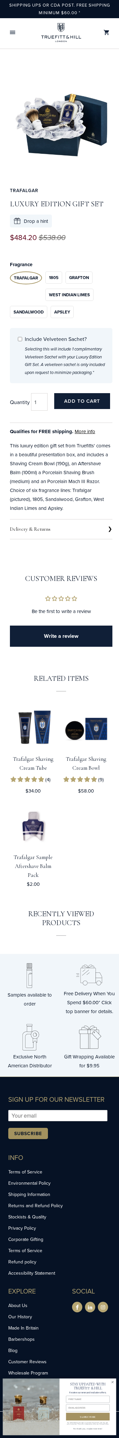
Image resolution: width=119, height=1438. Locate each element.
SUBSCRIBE (88, 1416)
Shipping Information (29, 1194)
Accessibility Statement (31, 1273)
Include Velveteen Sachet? (56, 339)
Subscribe (28, 1133)
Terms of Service (25, 1172)
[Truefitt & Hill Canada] (61, 32)
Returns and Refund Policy (35, 1205)
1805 (54, 277)
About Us (17, 1305)
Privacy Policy (22, 1228)
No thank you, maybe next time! (87, 1429)
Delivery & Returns (30, 529)
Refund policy (22, 1261)
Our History (20, 1316)
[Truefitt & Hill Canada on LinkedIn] (90, 1307)
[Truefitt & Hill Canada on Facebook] (77, 1307)
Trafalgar (24, 190)
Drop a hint (36, 221)
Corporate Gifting (25, 1239)
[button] (12, 32)
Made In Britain (23, 1328)
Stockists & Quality (27, 1216)
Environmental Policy (29, 1183)
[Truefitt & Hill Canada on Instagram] (103, 1307)
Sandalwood (29, 312)
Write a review (61, 636)
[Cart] (106, 32)
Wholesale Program (28, 1373)
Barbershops (21, 1339)
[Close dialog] (112, 1381)
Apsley (62, 312)
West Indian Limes (69, 295)
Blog (13, 1350)
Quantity (20, 402)
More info (85, 431)
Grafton (79, 277)
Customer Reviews (27, 1361)
